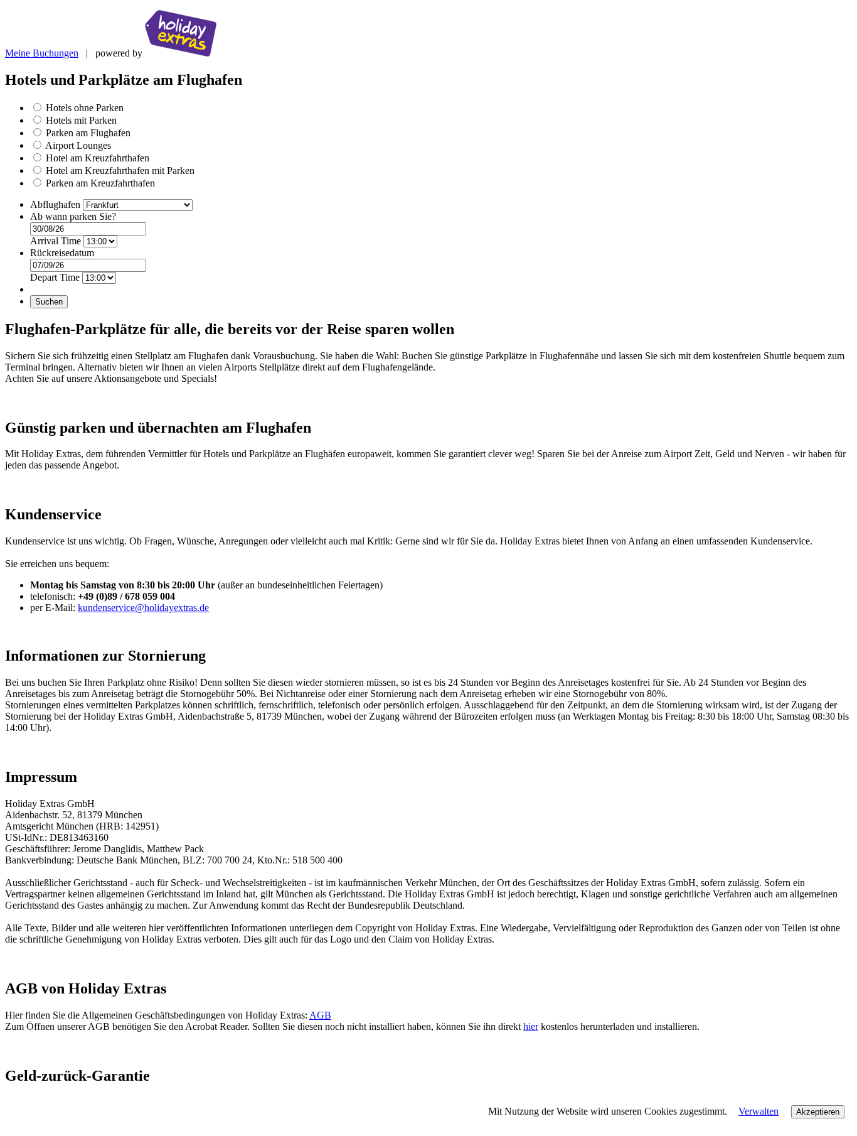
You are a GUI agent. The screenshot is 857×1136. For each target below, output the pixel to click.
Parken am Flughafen (88, 132)
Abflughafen (56, 204)
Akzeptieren (817, 1112)
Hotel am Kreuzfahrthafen (97, 158)
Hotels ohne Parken (85, 107)
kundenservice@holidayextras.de (143, 607)
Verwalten (758, 1111)
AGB (320, 1015)
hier (530, 1026)
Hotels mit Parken (81, 120)
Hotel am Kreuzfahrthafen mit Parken (120, 170)
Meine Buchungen (41, 53)
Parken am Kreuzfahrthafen (100, 183)
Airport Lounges (78, 145)
